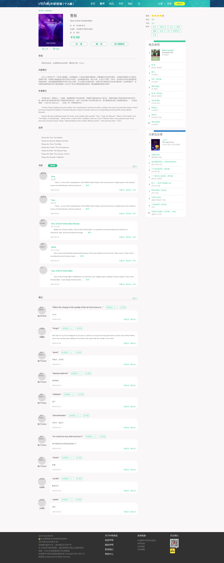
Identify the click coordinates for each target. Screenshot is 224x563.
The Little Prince (171, 142)
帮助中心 (109, 554)
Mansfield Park (168, 52)
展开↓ (88, 185)
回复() (122, 190)
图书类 (40, 11)
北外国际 (141, 546)
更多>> (135, 166)
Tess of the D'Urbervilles (62, 271)
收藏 (57, 49)
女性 (161, 31)
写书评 (52, 166)
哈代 (154, 27)
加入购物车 (119, 44)
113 (153, 23)
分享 (46, 49)
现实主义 (163, 27)
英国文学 (176, 31)
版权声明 (109, 545)
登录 (169, 3)
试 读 (79, 44)
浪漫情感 (48, 11)
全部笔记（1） (111, 307)
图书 (102, 3)
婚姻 (154, 31)
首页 (93, 3)
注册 (160, 3)
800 (153, 19)
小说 (168, 31)
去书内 (123, 307)
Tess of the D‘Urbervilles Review (65, 224)
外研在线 (141, 543)
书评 (121, 3)
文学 (154, 35)
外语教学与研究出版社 (146, 540)
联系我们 (109, 549)
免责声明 (109, 540)
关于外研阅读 (111, 535)
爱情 (178, 27)
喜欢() (128, 190)
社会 (171, 27)
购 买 (99, 44)
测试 (130, 3)
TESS (53, 247)
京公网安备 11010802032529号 (53, 539)
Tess (53, 177)
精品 (111, 3)
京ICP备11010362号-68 (48, 542)
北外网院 (141, 549)
